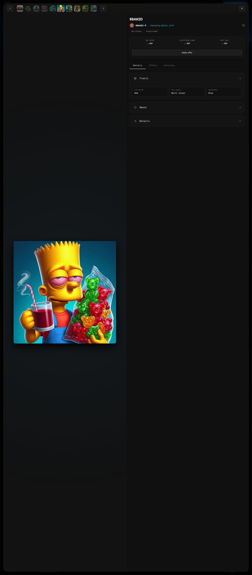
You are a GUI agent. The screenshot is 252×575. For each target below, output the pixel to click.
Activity (169, 65)
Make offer (187, 52)
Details (137, 65)
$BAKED (140, 25)
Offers (153, 65)
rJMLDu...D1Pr (167, 25)
